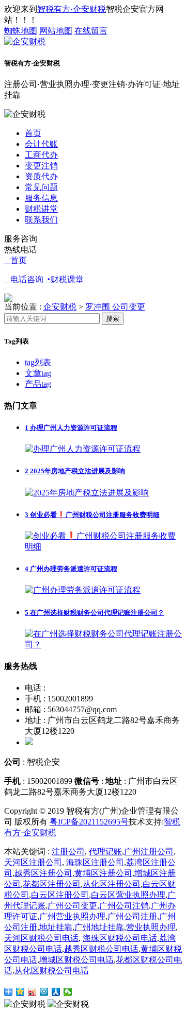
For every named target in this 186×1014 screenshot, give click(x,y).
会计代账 (41, 144)
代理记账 (105, 851)
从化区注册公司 (112, 884)
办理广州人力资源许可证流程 (71, 428)
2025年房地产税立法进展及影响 (75, 471)
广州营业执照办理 (72, 916)
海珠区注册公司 (95, 862)
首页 (33, 133)
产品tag (38, 384)
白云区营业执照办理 (128, 894)
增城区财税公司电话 (76, 959)
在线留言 (90, 30)
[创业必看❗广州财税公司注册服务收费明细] (103, 546)
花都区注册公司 (52, 884)
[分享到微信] (68, 992)
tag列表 (38, 362)
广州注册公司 (149, 851)
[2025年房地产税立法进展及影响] (87, 492)
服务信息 (41, 198)
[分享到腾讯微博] (44, 992)
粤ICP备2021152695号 (89, 821)
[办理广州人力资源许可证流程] (83, 448)
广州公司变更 (72, 905)
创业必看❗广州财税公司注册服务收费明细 (92, 515)
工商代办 (41, 154)
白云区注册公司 (60, 894)
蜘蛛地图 (20, 30)
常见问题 (41, 187)
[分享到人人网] (56, 992)
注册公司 (68, 851)
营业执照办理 (151, 927)
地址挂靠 (55, 927)
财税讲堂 (41, 208)
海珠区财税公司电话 (120, 938)
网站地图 (55, 30)
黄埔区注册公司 (103, 873)
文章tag (38, 373)
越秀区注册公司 (43, 873)
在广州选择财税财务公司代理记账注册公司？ (94, 612)
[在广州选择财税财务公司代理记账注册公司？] (103, 644)
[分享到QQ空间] (20, 992)
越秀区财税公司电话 (101, 948)
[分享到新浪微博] (32, 992)
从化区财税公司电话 (51, 970)
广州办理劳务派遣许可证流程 (71, 569)
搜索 (112, 318)
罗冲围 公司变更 (115, 306)
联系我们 (41, 219)
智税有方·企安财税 (71, 9)
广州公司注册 (132, 916)
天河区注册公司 (33, 862)
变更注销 (41, 165)
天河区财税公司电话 (41, 938)
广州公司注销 (124, 905)
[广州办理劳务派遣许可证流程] (83, 590)
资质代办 (41, 176)
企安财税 (59, 306)
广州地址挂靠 (99, 927)
